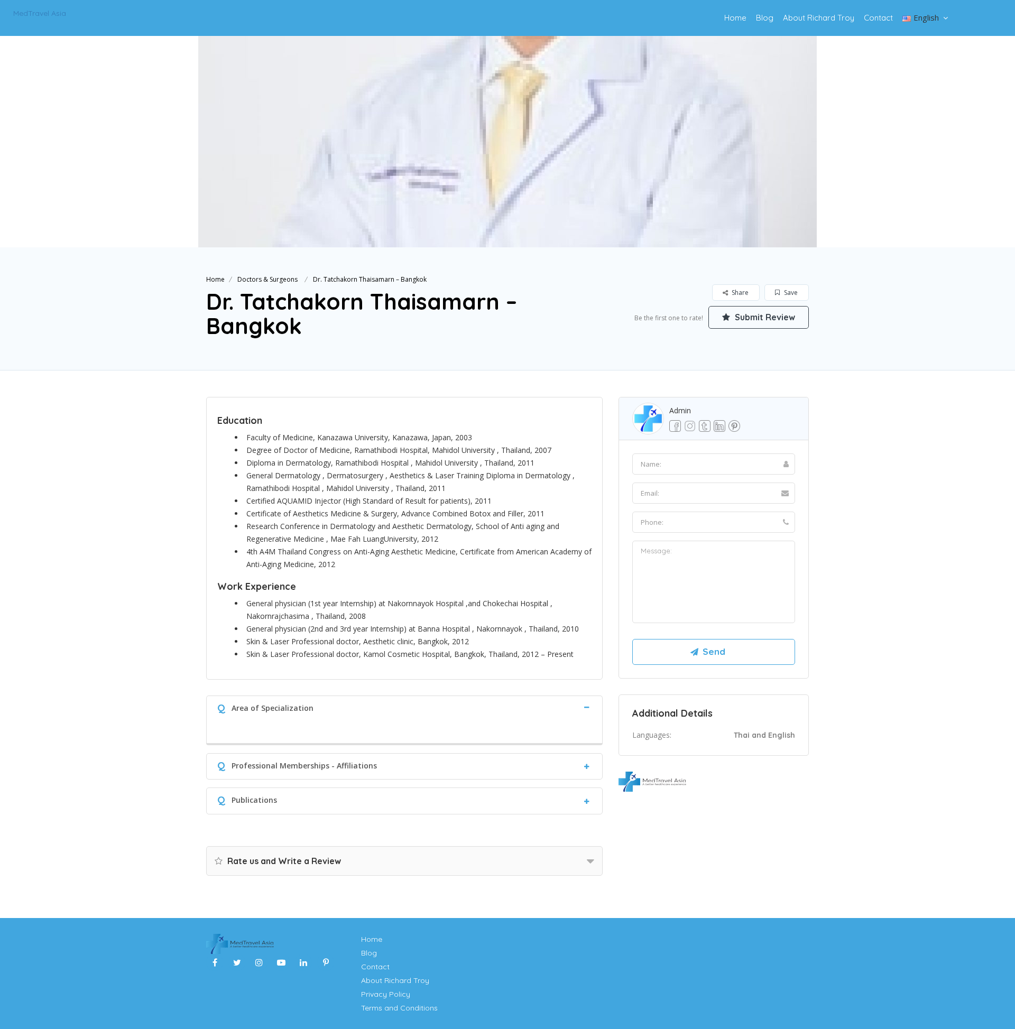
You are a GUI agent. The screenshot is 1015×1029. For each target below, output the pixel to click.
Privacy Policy (385, 994)
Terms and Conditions (399, 1008)
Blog (764, 18)
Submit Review (764, 317)
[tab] (404, 707)
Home (735, 18)
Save (790, 292)
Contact (878, 18)
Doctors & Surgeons (267, 279)
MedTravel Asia (39, 13)
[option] (507, 141)
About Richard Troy (818, 18)
